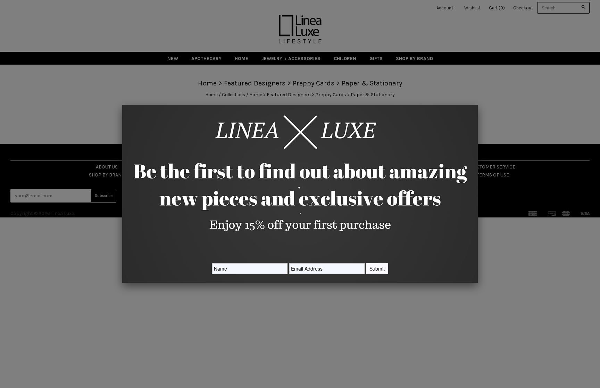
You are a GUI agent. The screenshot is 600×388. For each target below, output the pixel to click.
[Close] (478, 105)
